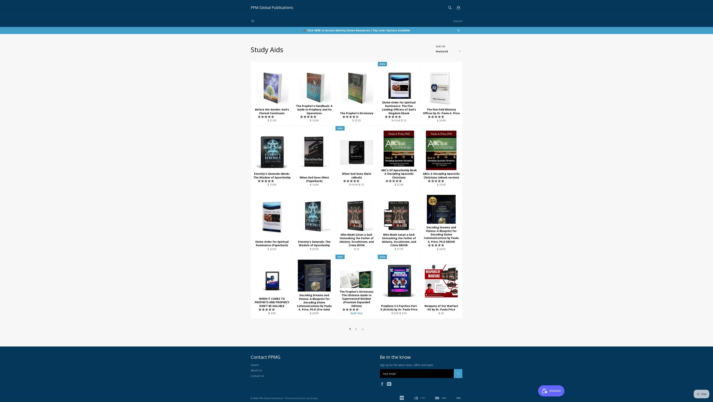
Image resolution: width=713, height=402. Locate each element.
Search (255, 365)
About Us (256, 370)
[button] (266, 116)
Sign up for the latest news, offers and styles (406, 365)
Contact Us (257, 376)
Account (457, 21)
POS (287, 398)
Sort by (440, 46)
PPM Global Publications (272, 7)
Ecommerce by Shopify (306, 398)
